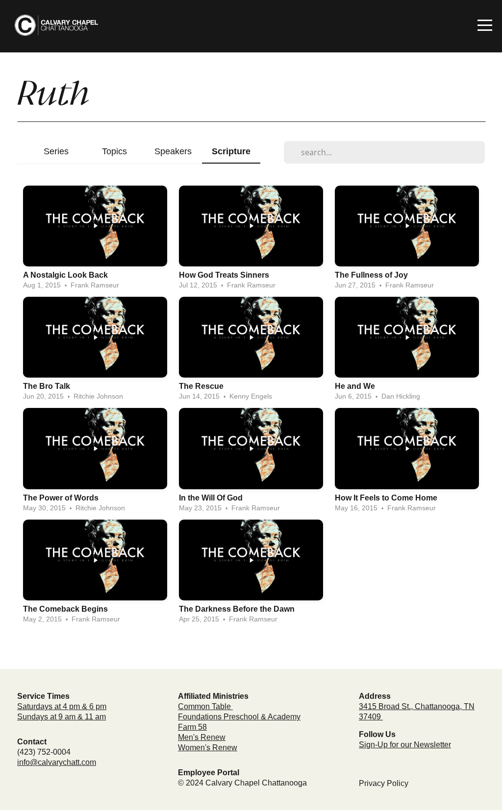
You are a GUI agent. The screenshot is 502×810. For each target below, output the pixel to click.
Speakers (173, 151)
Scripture (231, 151)
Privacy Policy (383, 783)
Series (56, 151)
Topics (114, 151)
